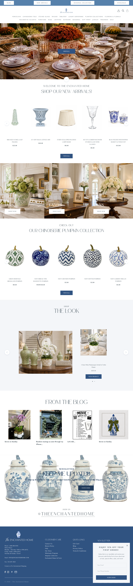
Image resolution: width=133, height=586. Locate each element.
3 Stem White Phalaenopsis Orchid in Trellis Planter (93, 366)
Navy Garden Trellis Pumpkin (92, 280)
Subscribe (111, 577)
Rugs (50, 20)
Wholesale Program (51, 553)
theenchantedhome (68, 514)
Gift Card (76, 543)
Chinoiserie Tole (30, 17)
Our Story (48, 551)
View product (93, 376)
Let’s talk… (71, 441)
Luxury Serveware (75, 17)
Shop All (66, 51)
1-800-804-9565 (13, 545)
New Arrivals (42, 3)
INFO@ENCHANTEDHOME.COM (19, 557)
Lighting (57, 20)
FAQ (46, 548)
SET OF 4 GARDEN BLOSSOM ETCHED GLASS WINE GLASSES (66, 142)
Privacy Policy (78, 548)
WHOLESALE (121, 3)
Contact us (8, 566)
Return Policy (49, 546)
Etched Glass (44, 17)
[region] (66, 51)
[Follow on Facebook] (5, 572)
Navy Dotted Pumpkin (67, 279)
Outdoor (67, 20)
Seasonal (76, 20)
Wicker (55, 17)
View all (66, 156)
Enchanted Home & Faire (53, 558)
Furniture (42, 20)
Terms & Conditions (79, 551)
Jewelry (95, 20)
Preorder (104, 20)
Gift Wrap (86, 20)
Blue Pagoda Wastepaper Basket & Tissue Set (92, 141)
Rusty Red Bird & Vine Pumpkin (118, 280)
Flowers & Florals (113, 17)
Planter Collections (94, 17)
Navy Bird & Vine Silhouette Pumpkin (14, 280)
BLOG (9, 3)
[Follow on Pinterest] (12, 572)
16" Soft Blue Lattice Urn (14, 139)
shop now (12, 211)
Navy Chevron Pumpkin (40, 279)
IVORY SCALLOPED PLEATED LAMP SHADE (40, 141)
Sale (112, 20)
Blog (74, 546)
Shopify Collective (51, 555)
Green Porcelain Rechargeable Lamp (118, 141)
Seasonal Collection (82, 3)
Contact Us (48, 543)
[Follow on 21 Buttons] (15, 572)
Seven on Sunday (11, 441)
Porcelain (16, 17)
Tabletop (63, 17)
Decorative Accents (27, 20)
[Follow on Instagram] (8, 572)
